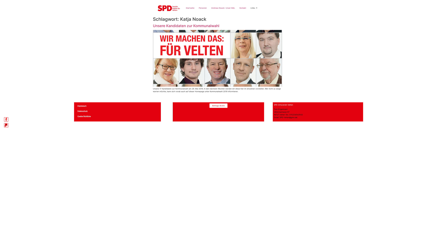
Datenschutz (82, 111)
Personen (203, 8)
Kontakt (242, 8)
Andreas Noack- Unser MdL (223, 8)
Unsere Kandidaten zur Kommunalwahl (186, 26)
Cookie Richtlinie (84, 116)
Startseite (190, 8)
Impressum (81, 106)
